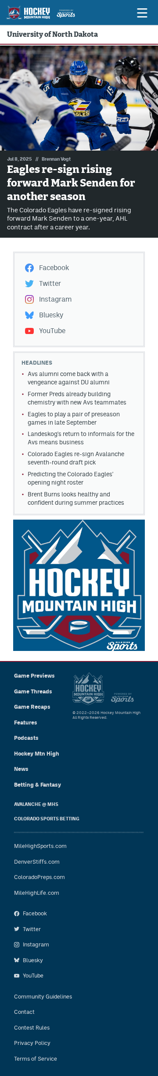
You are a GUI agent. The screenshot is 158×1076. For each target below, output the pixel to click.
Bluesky (51, 315)
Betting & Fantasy (37, 784)
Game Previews (34, 675)
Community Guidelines (43, 996)
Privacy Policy (32, 1043)
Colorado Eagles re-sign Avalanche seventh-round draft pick (76, 458)
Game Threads (33, 691)
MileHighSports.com (40, 846)
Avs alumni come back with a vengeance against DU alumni (69, 378)
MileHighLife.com (36, 893)
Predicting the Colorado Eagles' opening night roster (70, 478)
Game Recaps (32, 706)
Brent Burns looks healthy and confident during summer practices (76, 498)
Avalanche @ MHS (36, 804)
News (21, 769)
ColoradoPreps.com (39, 877)
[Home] (40, 12)
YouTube (52, 331)
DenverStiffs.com (37, 861)
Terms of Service (35, 1058)
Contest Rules (32, 1027)
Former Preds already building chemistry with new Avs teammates (77, 398)
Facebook (54, 268)
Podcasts (26, 738)
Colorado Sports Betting (46, 819)
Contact (24, 1012)
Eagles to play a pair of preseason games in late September (74, 418)
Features (25, 722)
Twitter (50, 283)
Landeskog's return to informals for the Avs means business (81, 438)
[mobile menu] (142, 12)
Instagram (55, 299)
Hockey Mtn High (36, 753)
